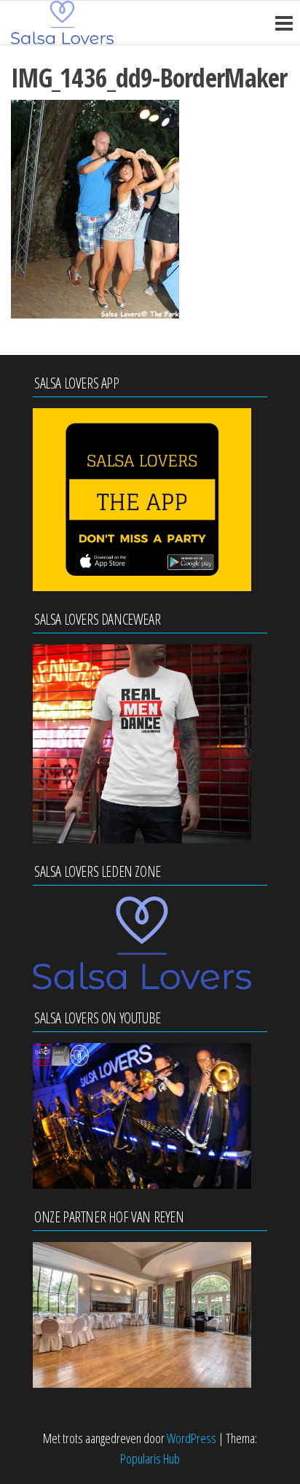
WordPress (191, 1438)
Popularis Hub (150, 1458)
